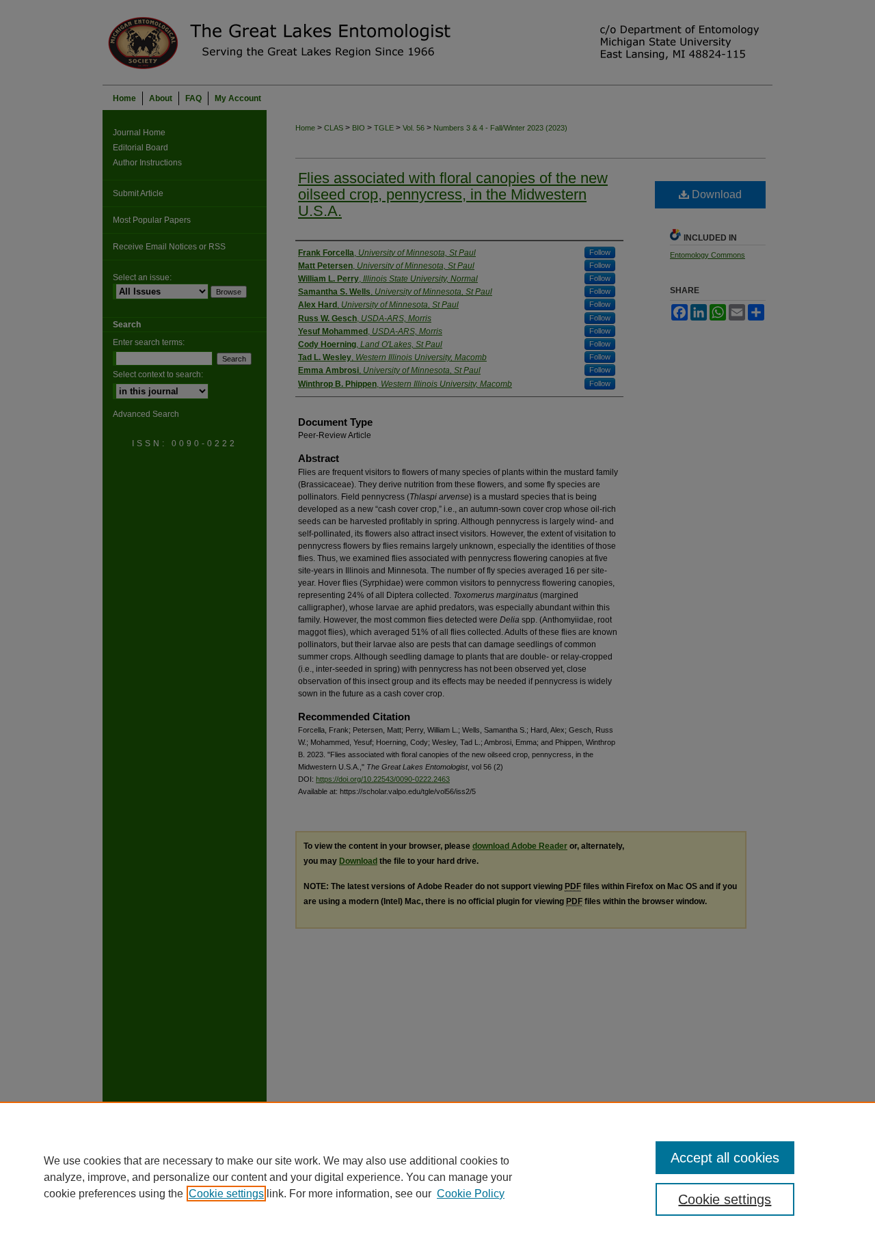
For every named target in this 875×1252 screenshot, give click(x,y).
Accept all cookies (725, 1157)
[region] (437, 1177)
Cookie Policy (470, 1193)
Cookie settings (226, 1193)
